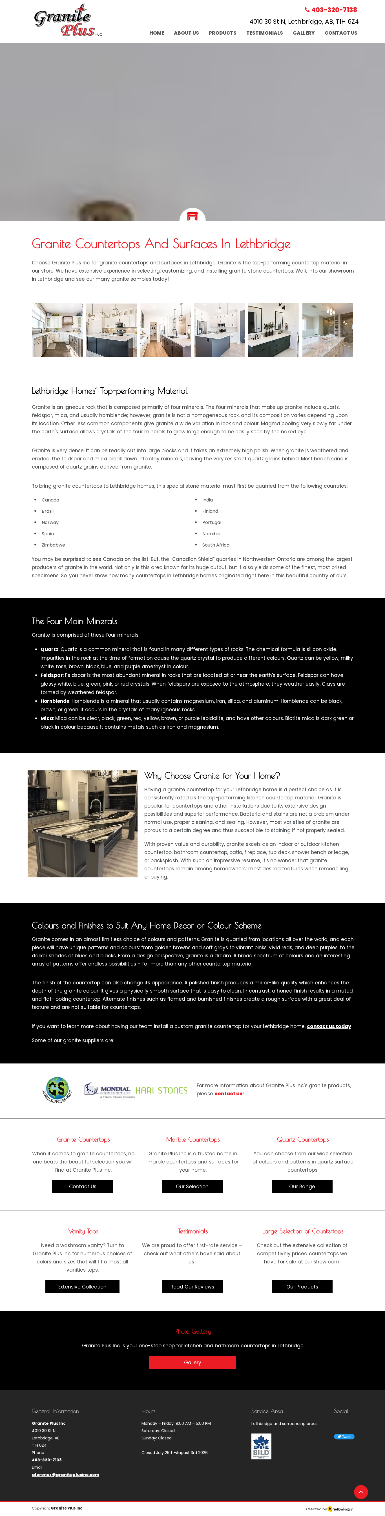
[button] (57, 330)
